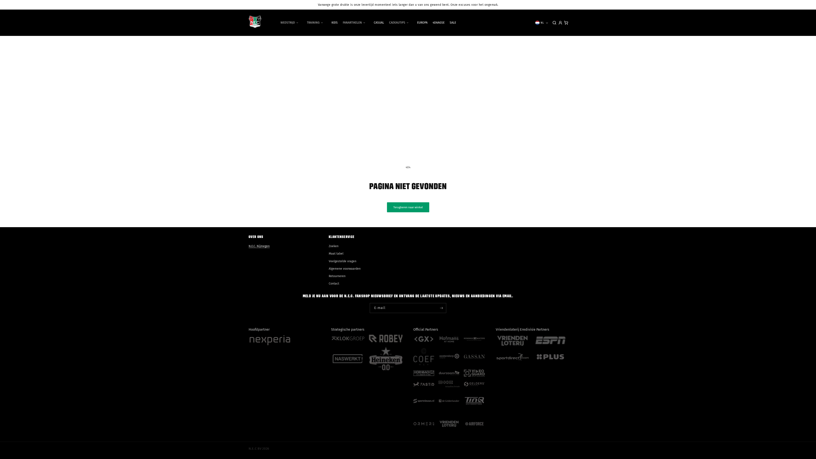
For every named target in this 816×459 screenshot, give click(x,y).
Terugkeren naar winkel (408, 207)
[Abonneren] (441, 308)
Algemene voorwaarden (345, 269)
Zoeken (334, 246)
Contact (334, 283)
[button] (291, 23)
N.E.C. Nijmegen (259, 246)
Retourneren (337, 276)
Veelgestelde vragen (342, 261)
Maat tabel (336, 253)
